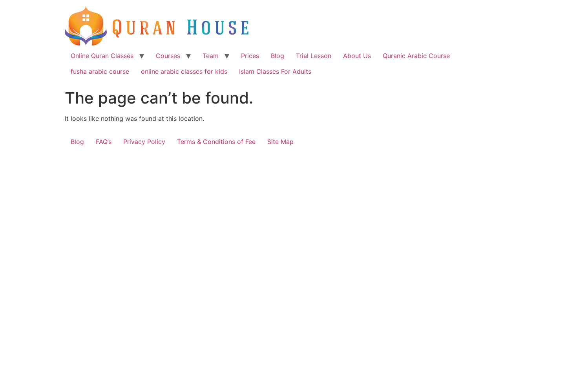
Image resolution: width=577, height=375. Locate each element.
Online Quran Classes (102, 56)
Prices (250, 56)
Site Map (280, 142)
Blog (277, 56)
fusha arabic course (100, 71)
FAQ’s (103, 142)
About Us (357, 56)
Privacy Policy (144, 142)
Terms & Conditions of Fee (216, 142)
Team (211, 56)
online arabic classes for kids (184, 71)
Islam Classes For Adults (275, 71)
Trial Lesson (313, 56)
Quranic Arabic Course (416, 56)
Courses (168, 56)
